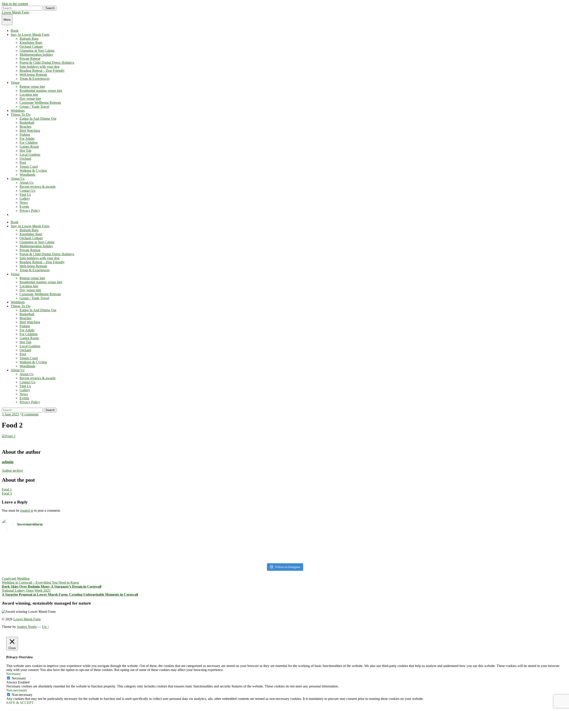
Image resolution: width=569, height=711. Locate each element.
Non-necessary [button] (16, 690)
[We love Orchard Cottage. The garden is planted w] (142, 547)
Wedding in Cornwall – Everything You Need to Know (40, 582)
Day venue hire (30, 98)
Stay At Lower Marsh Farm (30, 34)
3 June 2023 (10, 414)
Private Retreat (30, 58)
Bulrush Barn (29, 38)
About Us (17, 178)
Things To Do (20, 114)
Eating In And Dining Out (38, 118)
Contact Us (27, 190)
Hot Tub (25, 150)
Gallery (25, 198)
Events (24, 206)
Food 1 (7, 489)
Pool (23, 162)
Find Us (25, 194)
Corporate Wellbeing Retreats (40, 102)
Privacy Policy (30, 210)
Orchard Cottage (31, 46)
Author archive (12, 470)
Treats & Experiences (35, 78)
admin (8, 461)
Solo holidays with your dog (39, 66)
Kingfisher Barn (31, 42)
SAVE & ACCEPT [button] (20, 703)
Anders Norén (27, 627)
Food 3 (7, 493)
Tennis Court (29, 166)
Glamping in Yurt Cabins (37, 50)
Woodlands (27, 174)
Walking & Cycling (33, 170)
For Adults (27, 138)
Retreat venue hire (32, 86)
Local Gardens (30, 154)
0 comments (30, 414)
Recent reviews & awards (38, 186)
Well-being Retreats (33, 74)
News (24, 202)
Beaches (25, 126)
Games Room (29, 146)
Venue (15, 82)
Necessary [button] (13, 674)
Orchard (25, 158)
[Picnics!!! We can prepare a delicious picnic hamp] (426, 545)
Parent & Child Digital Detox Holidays (47, 62)
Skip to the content (15, 4)
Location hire (29, 94)
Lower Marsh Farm (15, 12)
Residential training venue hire (41, 90)
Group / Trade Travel (34, 106)
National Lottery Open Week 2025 (26, 590)
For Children (29, 142)
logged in (26, 510)
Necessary (19, 678)
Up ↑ (45, 627)
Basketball (27, 122)
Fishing (25, 134)
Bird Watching (30, 130)
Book (14, 30)
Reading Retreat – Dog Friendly (42, 70)
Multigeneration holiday (36, 54)
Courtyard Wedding (16, 578)
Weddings (18, 110)
